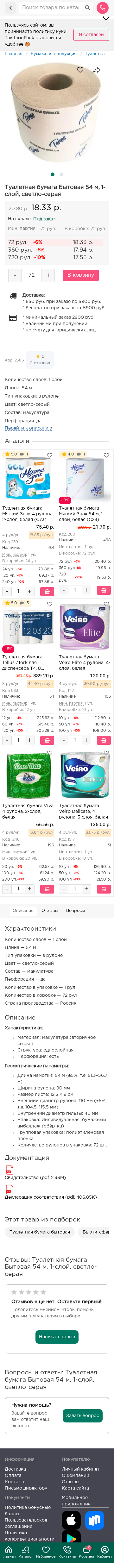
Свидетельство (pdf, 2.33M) (35, 1178)
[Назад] (10, 8)
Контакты (67, 1556)
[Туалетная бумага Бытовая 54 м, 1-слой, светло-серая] (57, 112)
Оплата (13, 1476)
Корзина (86, 1552)
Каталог (26, 1556)
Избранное (46, 1556)
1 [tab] (52, 174)
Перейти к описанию (28, 428)
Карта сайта (75, 1488)
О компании (75, 1476)
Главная (9, 1556)
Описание (23, 911)
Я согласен (91, 35)
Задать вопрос (82, 1416)
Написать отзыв (57, 1337)
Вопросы (75, 911)
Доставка (15, 1469)
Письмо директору (26, 1488)
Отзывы (49, 911)
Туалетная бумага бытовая (40, 1232)
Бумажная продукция (54, 54)
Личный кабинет (80, 1469)
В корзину (80, 275)
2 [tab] (61, 174)
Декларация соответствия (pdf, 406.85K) (51, 1197)
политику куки (49, 32)
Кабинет (104, 1556)
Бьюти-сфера (98, 1232)
